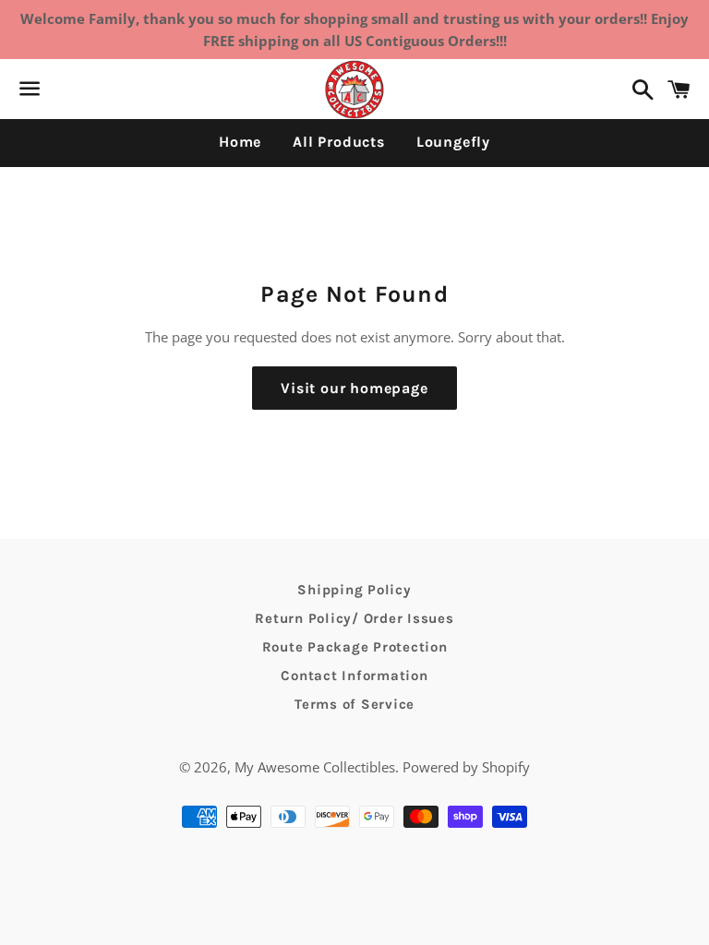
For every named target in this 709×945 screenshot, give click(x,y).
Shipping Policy (354, 589)
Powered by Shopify (466, 767)
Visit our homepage (354, 388)
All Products (339, 141)
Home (240, 141)
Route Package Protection (355, 647)
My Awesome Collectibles (314, 767)
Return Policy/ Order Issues (354, 618)
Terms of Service (354, 704)
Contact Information (354, 675)
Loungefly (453, 141)
